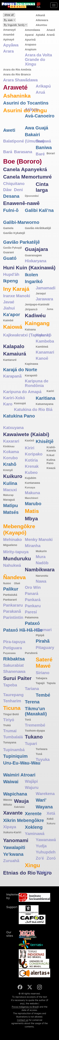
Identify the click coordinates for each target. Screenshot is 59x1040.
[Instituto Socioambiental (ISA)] (38, 3)
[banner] (18, 5)
